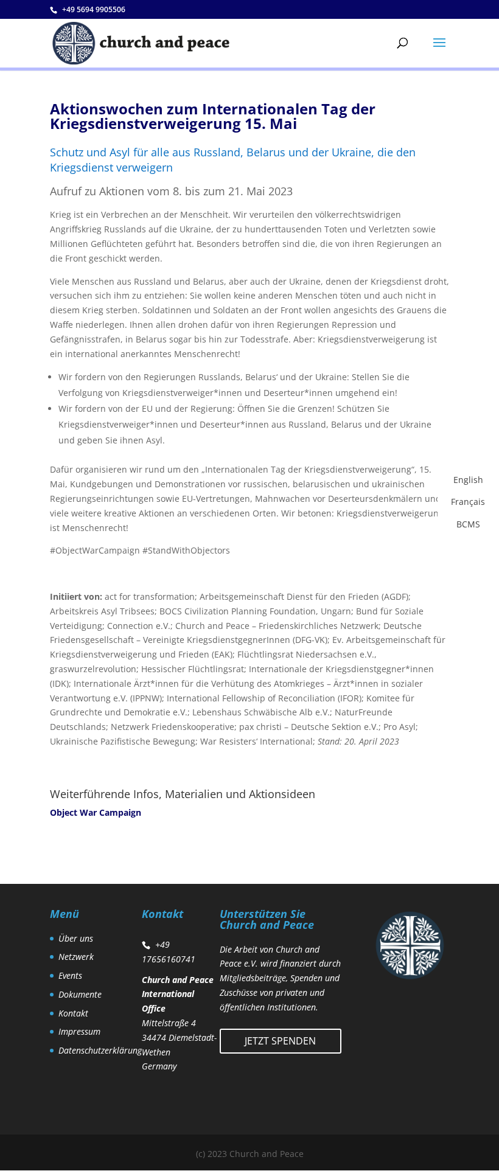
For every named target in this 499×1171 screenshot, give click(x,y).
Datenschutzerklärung (100, 1050)
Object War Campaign (95, 812)
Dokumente (80, 994)
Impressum (79, 1031)
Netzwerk (76, 956)
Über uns (75, 938)
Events (70, 975)
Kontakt (73, 1013)
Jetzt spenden (280, 1041)
